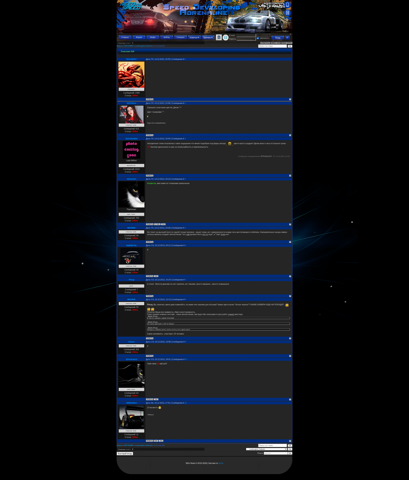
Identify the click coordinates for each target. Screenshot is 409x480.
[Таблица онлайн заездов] (287, 15)
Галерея (180, 37)
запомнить (265, 38)
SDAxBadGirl (131, 139)
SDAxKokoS (131, 359)
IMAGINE (131, 228)
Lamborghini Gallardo (143, 46)
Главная (125, 37)
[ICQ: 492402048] (156, 399)
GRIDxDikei (131, 403)
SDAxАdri (131, 179)
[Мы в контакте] (219, 40)
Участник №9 (159, 46)
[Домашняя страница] (156, 441)
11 (186, 403)
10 (186, 359)
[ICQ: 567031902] (161, 441)
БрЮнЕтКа (131, 245)
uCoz (221, 463)
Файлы (167, 37)
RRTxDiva (131, 103)
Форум (139, 37)
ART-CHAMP (128, 46)
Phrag (131, 280)
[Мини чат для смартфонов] (287, 7)
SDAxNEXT (131, 59)
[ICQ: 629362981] (163, 224)
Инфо (152, 37)
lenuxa (131, 342)
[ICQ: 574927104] (156, 276)
